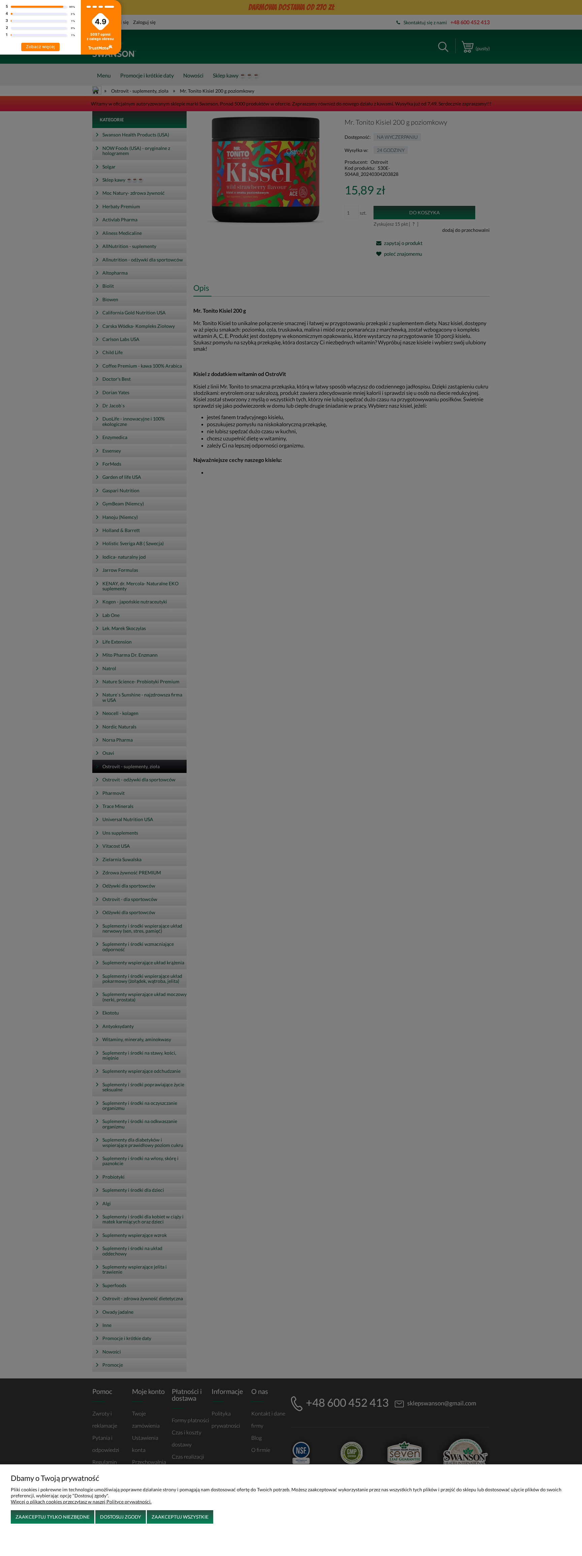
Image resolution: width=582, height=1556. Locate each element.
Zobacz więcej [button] (40, 46)
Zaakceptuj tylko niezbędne (52, 1517)
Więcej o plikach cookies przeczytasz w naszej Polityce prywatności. (81, 1501)
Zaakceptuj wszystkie (180, 1517)
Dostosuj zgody (120, 1517)
